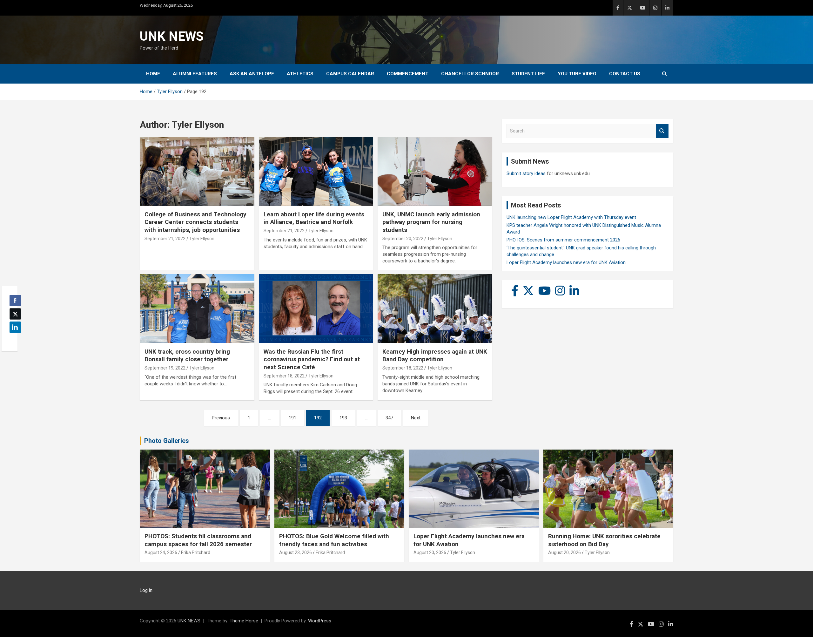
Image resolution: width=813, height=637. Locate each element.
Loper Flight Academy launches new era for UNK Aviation (566, 262)
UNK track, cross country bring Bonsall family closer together (187, 355)
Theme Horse (244, 621)
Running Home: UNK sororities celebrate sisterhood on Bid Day (604, 540)
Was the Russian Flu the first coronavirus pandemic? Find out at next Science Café (312, 359)
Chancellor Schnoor (470, 74)
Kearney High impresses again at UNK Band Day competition (434, 355)
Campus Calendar (350, 74)
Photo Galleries (166, 440)
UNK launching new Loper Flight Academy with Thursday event (571, 217)
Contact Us (624, 74)
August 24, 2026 (160, 552)
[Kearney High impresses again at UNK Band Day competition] (435, 308)
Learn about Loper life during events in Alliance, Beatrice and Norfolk (314, 218)
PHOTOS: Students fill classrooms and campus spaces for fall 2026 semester (198, 540)
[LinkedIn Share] (15, 327)
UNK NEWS (172, 36)
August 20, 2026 (429, 552)
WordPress (319, 621)
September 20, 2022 (402, 238)
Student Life (528, 74)
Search (662, 131)
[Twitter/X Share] (15, 314)
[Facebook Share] (15, 300)
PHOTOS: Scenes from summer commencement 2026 (563, 240)
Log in (146, 590)
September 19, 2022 (164, 367)
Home (153, 74)
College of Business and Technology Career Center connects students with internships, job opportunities (195, 222)
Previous (221, 418)
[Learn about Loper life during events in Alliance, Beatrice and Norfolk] (316, 171)
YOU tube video (577, 74)
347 (389, 418)
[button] (13, 339)
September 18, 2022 (284, 375)
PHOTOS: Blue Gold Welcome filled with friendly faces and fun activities (334, 540)
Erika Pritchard (195, 552)
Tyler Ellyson (201, 238)
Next (415, 418)
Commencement (407, 74)
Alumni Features (195, 74)
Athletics (300, 74)
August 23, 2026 (295, 552)
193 (343, 418)
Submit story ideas (526, 173)
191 (292, 418)
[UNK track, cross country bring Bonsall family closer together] (197, 308)
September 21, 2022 (164, 238)
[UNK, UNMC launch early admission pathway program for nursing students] (435, 171)
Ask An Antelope (252, 74)
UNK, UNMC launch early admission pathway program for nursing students (431, 222)
